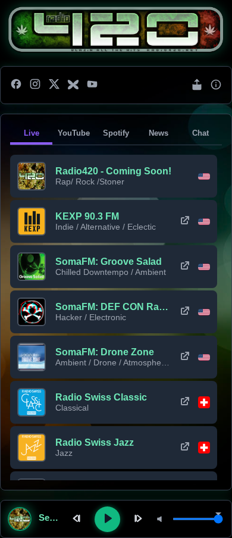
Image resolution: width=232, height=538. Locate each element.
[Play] (107, 519)
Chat (200, 133)
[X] (54, 85)
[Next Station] (137, 519)
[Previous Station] (78, 519)
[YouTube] (92, 85)
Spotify (116, 133)
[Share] (197, 85)
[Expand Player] (218, 514)
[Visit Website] (185, 221)
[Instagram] (35, 85)
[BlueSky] (73, 85)
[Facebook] (16, 85)
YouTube (74, 133)
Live (31, 133)
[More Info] (216, 85)
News (158, 133)
